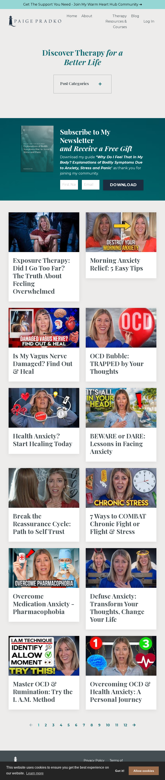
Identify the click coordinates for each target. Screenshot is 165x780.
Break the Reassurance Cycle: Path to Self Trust (42, 523)
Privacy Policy (94, 760)
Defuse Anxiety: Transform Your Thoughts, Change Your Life (117, 607)
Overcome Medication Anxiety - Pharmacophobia (43, 603)
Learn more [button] (35, 773)
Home (72, 16)
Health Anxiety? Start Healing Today (42, 439)
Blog (135, 16)
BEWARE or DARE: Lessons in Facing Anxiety (117, 443)
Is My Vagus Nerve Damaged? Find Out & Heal (42, 363)
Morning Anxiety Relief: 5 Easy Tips (116, 264)
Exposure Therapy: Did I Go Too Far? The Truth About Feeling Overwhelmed (41, 275)
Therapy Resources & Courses (116, 21)
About (86, 16)
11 (116, 725)
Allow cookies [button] (143, 770)
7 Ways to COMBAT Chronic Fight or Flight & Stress (118, 523)
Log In (149, 21)
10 (108, 725)
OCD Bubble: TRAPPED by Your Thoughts (117, 363)
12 (125, 725)
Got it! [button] (119, 770)
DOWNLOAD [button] (123, 184)
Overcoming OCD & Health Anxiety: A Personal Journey (120, 691)
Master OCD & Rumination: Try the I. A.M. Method (43, 691)
